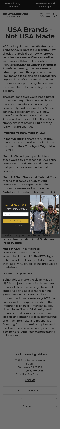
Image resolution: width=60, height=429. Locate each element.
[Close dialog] (56, 196)
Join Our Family (15, 221)
